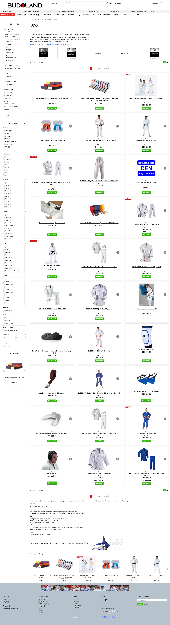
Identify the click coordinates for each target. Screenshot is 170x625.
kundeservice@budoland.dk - (138, 11)
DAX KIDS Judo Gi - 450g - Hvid (146, 140)
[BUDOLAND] (24, 5)
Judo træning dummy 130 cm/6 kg (146, 309)
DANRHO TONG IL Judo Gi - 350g (99, 351)
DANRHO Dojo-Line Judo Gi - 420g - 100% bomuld (99, 140)
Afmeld (146, 604)
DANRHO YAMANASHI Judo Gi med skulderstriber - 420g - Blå (99, 393)
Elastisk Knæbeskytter (146, 349)
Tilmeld (140, 604)
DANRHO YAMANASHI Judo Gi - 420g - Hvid (146, 267)
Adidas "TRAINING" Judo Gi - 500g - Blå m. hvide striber (146, 473)
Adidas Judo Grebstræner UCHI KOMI (146, 391)
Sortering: (32, 62)
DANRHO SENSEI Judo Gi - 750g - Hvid (146, 225)
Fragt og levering (42, 603)
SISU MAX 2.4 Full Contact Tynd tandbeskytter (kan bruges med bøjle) (52, 352)
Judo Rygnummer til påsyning (146, 183)
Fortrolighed (41, 607)
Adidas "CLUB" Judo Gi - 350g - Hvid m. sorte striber (99, 267)
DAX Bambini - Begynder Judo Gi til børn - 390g (146, 98)
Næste (100, 68)
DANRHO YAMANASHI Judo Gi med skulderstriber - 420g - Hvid (51, 183)
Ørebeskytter (52, 473)
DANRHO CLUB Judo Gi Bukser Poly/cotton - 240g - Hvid (99, 181)
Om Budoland (41, 599)
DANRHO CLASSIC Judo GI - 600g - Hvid (99, 309)
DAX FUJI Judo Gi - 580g (52, 265)
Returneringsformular (44, 605)
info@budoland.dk (56, 37)
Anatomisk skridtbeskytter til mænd (52, 223)
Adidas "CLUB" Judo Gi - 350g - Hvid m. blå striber (99, 433)
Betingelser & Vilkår (43, 601)
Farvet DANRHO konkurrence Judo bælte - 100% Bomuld (99, 223)
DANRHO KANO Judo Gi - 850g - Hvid (99, 473)
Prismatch (40, 612)
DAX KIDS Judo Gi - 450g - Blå (146, 433)
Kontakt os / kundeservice (45, 614)
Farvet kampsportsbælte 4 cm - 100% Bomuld (14, 378)
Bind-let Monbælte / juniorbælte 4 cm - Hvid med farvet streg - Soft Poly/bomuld (99, 99)
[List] (167, 62)
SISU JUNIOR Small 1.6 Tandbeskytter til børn (52, 433)
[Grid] (164, 62)
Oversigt (40, 610)
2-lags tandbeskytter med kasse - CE (52, 140)
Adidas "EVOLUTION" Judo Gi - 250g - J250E (52, 309)
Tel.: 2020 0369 (151, 11)
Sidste (106, 68)
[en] (76, 617)
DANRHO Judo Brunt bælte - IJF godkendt (52, 393)
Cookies (40, 608)
